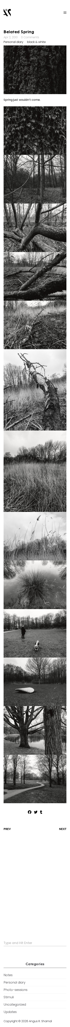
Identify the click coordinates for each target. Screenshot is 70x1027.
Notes (8, 975)
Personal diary (13, 42)
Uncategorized (15, 1004)
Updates (10, 1012)
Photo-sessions (15, 990)
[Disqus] (35, 881)
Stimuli (9, 997)
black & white (36, 42)
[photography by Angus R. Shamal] (7, 12)
